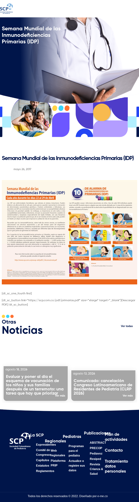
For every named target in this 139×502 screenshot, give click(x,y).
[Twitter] (15, 466)
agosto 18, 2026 (16, 369)
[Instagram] (25, 457)
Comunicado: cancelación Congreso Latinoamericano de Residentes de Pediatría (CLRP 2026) (103, 387)
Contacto (114, 450)
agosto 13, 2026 (84, 373)
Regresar (10, 150)
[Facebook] (15, 457)
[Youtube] (25, 466)
